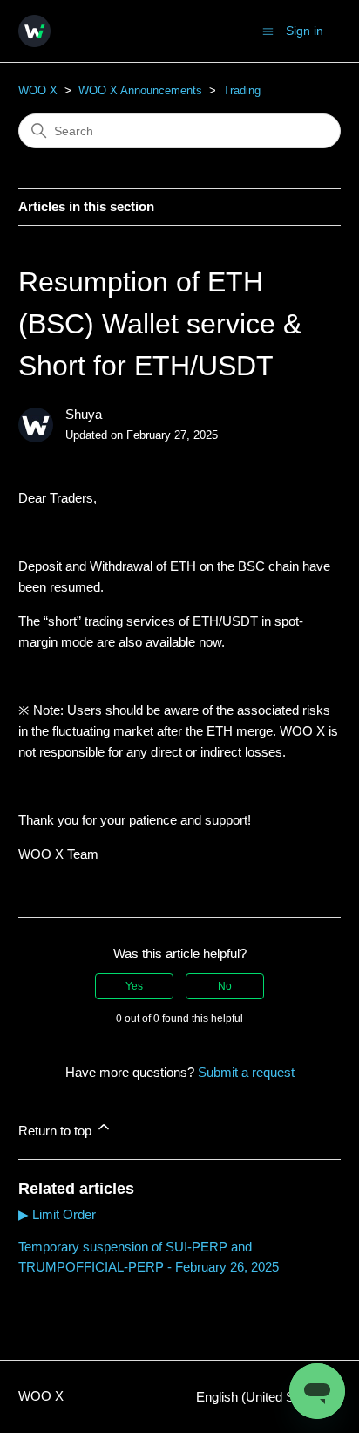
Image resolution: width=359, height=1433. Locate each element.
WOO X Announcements (140, 90)
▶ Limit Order (57, 1214)
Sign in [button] (304, 31)
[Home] (34, 31)
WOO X (38, 90)
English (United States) (263, 1396)
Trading (242, 90)
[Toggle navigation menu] (268, 30)
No (225, 986)
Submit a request (246, 1072)
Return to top (56, 1130)
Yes (134, 986)
